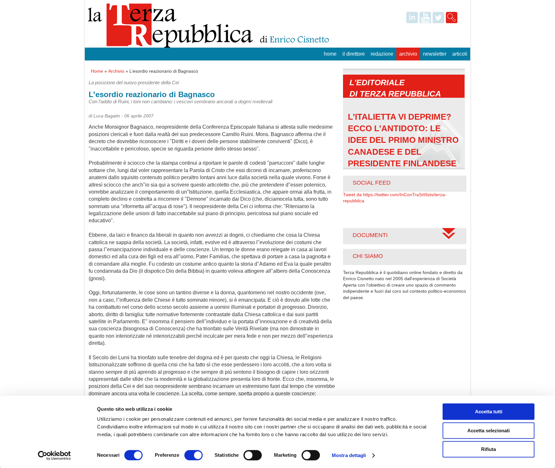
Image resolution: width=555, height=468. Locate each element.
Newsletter (434, 54)
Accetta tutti (488, 411)
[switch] (193, 455)
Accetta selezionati (488, 430)
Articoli (459, 54)
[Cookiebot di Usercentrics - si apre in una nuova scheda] (54, 455)
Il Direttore (353, 54)
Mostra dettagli (349, 455)
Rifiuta (488, 449)
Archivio (408, 54)
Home (330, 54)
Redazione (382, 54)
